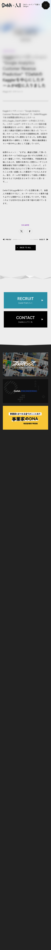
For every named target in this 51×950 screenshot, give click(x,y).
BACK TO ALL (25, 248)
